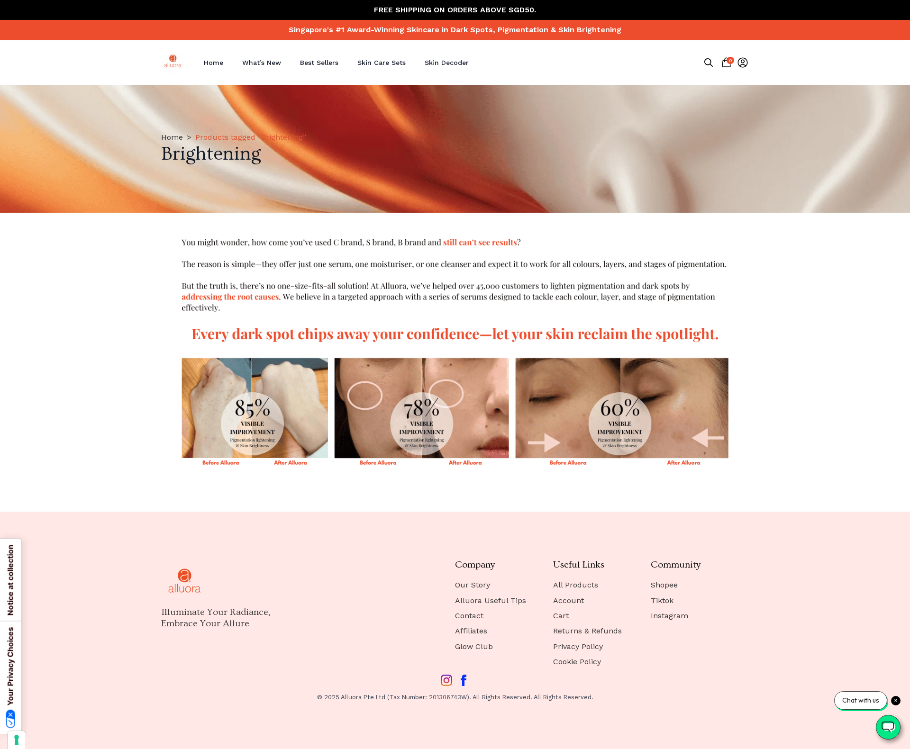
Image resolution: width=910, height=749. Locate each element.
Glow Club (474, 646)
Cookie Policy (577, 661)
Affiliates (471, 630)
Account (568, 600)
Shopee (664, 584)
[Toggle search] (708, 62)
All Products (575, 584)
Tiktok (662, 600)
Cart (561, 615)
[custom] (446, 680)
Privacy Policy (578, 646)
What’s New (261, 62)
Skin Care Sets (381, 62)
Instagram (669, 615)
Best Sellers (319, 62)
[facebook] (463, 680)
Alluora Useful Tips (490, 600)
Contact (469, 615)
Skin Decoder (447, 62)
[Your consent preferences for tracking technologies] (17, 740)
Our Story (472, 584)
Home (213, 62)
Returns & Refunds (587, 630)
